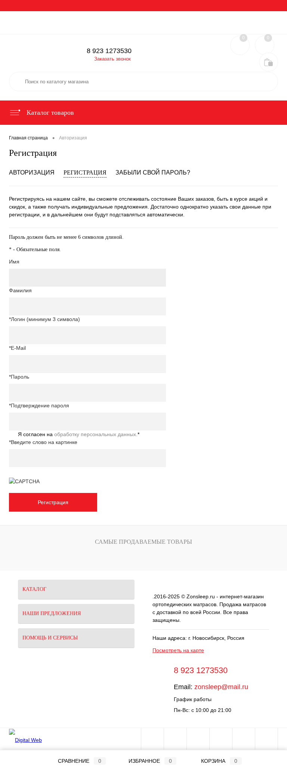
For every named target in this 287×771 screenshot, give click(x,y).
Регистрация (260, 28)
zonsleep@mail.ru (221, 687)
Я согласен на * (78, 434)
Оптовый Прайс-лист (235, 5)
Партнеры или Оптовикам (176, 5)
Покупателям (125, 5)
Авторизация (32, 172)
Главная (18, 5)
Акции (42, 5)
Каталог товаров (49, 112)
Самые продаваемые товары (143, 542)
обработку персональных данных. (96, 434)
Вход (231, 28)
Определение (200, 28)
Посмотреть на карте (178, 650)
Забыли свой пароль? (152, 172)
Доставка (92, 5)
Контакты (23, 16)
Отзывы (65, 5)
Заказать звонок (112, 59)
